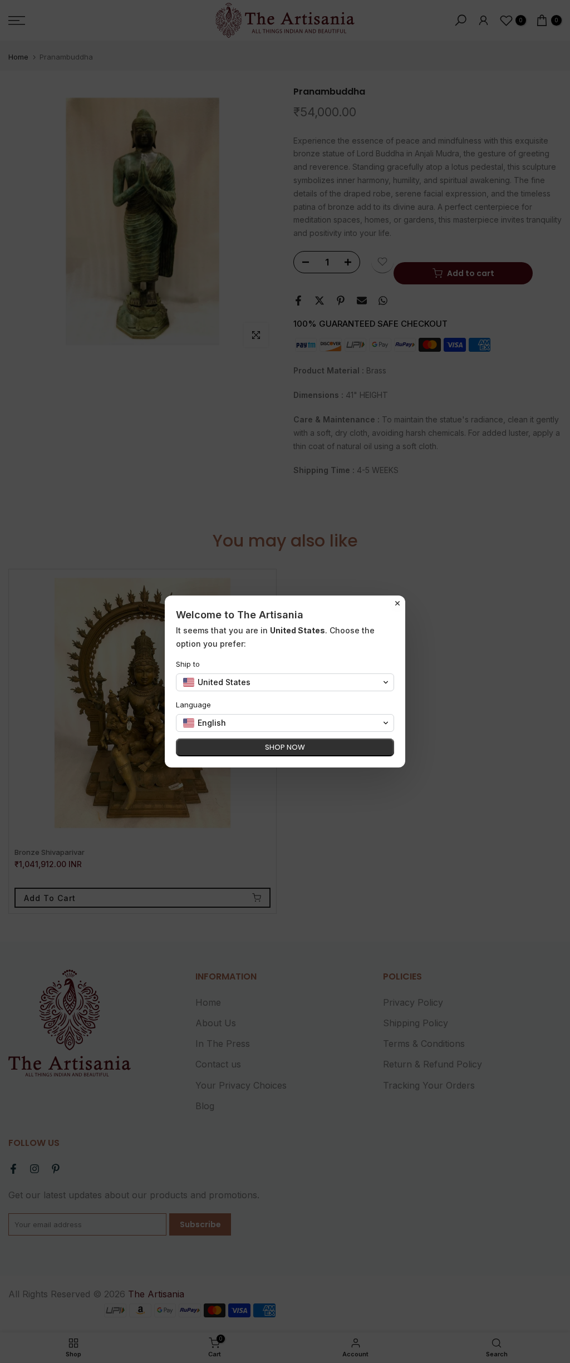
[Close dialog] (397, 603)
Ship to (188, 664)
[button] (285, 682)
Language (193, 704)
